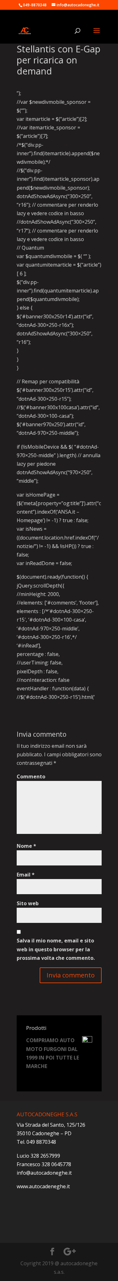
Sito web (28, 903)
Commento (31, 776)
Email (26, 874)
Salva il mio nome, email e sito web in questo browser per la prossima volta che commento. (56, 949)
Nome (26, 845)
